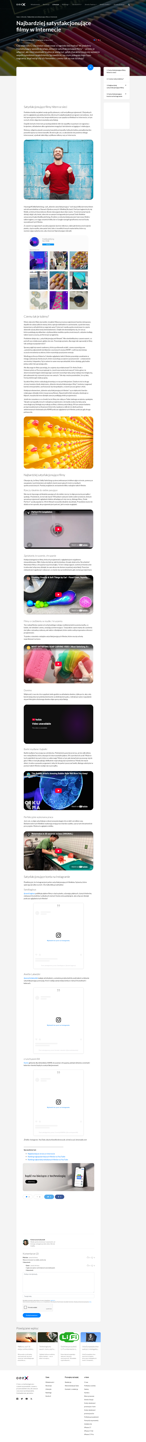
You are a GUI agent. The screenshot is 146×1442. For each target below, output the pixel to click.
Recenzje (48, 1386)
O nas (86, 1382)
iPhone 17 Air (88, 1431)
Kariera (86, 1393)
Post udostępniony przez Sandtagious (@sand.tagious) (58, 965)
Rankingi (48, 1393)
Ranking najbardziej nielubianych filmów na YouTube (48, 1159)
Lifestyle (23, 17)
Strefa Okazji (88, 1399)
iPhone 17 (87, 1427)
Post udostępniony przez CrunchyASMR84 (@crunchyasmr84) (58, 1132)
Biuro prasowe (89, 1396)
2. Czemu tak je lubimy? (115, 79)
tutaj (90, 1301)
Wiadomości (49, 1382)
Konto (26, 1063)
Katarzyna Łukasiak (27, 40)
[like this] (98, 40)
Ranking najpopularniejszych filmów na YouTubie (46, 1156)
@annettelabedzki (31, 978)
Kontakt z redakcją (71, 1389)
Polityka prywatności (91, 1417)
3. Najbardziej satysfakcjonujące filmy (115, 86)
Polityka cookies (90, 1386)
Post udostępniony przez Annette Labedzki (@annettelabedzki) (58, 1050)
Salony (86, 1389)
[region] (58, 87)
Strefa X (48, 1396)
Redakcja (68, 1382)
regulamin (52, 1300)
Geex (18, 17)
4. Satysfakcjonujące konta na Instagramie (114, 95)
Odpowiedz (26, 1262)
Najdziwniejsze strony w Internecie (41, 1154)
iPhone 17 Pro (89, 1434)
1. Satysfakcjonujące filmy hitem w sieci (116, 71)
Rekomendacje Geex (72, 1386)
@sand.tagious (29, 893)
